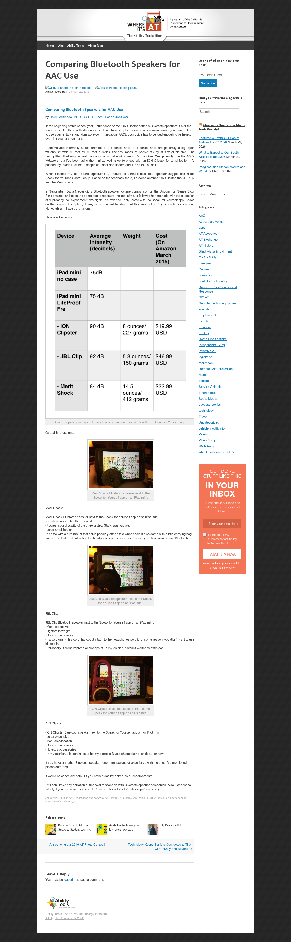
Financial (205, 327)
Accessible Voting (211, 221)
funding (204, 333)
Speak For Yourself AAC (112, 116)
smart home (207, 392)
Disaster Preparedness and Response (218, 289)
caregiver (205, 263)
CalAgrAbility (208, 257)
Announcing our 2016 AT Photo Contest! (75, 844)
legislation (205, 356)
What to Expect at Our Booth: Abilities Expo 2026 (219, 154)
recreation (206, 362)
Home (49, 45)
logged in (70, 879)
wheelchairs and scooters (216, 452)
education (205, 309)
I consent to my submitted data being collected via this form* (220, 538)
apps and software (93, 797)
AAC (71, 797)
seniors (204, 380)
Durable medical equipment (218, 303)
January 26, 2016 (79, 91)
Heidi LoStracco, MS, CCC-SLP (72, 116)
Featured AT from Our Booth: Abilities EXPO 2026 (219, 140)
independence (178, 797)
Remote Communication (216, 368)
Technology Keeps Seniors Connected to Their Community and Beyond (160, 846)
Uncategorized (209, 422)
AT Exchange (208, 239)
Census (204, 269)
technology (68, 801)
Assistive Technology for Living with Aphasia (124, 827)
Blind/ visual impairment (215, 251)
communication (147, 797)
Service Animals (210, 386)
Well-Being (206, 446)
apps (202, 227)
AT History (206, 245)
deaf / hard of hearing (213, 281)
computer (163, 797)
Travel (203, 416)
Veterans (205, 434)
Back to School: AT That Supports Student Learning (74, 827)
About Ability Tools (71, 45)
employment (207, 315)
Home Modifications (213, 339)
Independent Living (212, 345)
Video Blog (95, 45)
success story (53, 801)
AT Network (111, 797)
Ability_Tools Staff (56, 91)
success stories (210, 404)
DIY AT (204, 297)
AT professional (128, 797)
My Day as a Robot (172, 825)
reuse (203, 374)
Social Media (208, 398)
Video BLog (207, 440)
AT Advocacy (208, 233)
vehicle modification (212, 428)
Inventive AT (207, 350)
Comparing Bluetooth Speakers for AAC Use (84, 109)
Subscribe (208, 83)
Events (204, 321)
